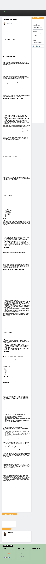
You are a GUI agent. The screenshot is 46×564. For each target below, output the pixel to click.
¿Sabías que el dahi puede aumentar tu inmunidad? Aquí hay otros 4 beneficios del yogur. (38, 22)
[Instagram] (36, 46)
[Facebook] (33, 46)
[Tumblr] (39, 46)
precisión (26, 557)
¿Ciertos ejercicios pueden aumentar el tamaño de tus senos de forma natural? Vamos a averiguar (37, 31)
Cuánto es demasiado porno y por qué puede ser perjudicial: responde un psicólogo (37, 28)
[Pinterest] (35, 46)
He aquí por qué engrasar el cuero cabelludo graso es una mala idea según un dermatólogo (38, 40)
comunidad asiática (37, 556)
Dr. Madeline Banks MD (7, 550)
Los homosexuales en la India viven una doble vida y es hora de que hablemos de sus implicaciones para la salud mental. (37, 42)
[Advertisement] (21, 5)
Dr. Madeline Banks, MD (10, 22)
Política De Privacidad (7, 553)
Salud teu (6, 562)
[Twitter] (37, 46)
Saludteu (42, 562)
